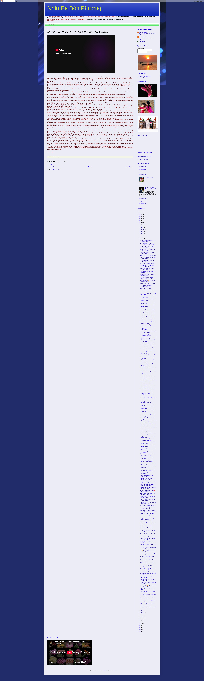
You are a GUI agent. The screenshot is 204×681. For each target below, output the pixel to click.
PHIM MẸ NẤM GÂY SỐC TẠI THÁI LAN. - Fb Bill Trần (147, 266)
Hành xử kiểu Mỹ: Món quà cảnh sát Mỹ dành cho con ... (147, 497)
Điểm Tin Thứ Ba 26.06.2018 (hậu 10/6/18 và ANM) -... (147, 446)
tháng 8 (142, 235)
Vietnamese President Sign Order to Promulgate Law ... (147, 275)
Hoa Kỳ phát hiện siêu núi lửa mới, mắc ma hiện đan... (147, 316)
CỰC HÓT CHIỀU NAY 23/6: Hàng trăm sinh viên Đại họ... (147, 539)
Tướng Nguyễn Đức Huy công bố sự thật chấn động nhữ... (148, 607)
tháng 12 (142, 227)
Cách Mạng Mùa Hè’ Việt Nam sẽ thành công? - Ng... (147, 458)
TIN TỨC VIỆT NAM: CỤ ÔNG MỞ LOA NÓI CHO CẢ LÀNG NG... (148, 380)
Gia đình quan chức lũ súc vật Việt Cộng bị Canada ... (147, 250)
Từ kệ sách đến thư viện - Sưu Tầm (147, 343)
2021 (140, 220)
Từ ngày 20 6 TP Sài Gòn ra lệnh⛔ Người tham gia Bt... (147, 491)
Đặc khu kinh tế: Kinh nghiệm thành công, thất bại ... (147, 320)
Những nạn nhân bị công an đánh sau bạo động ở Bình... (148, 604)
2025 (140, 213)
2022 (140, 218)
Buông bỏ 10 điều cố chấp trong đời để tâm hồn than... (147, 519)
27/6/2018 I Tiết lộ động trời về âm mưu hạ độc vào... (147, 348)
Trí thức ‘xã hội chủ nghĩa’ (145, 288)
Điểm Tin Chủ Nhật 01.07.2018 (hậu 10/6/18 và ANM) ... (148, 258)
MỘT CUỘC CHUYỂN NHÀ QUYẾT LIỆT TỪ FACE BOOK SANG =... (147, 244)
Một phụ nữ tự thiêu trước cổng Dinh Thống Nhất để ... (148, 418)
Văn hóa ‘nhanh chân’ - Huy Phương (148, 283)
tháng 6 (142, 238)
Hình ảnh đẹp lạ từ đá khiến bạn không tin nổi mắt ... (147, 476)
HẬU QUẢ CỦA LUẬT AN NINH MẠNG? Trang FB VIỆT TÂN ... (147, 278)
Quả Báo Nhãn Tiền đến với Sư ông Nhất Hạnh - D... (147, 272)
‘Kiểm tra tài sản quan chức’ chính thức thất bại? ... (147, 452)
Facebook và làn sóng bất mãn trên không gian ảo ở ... (147, 253)
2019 (140, 224)
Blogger (115, 670)
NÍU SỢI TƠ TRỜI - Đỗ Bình (146, 526)
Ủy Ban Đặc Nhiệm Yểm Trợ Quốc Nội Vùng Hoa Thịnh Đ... (148, 332)
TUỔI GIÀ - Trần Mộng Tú (145, 366)
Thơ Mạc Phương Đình (144, 77)
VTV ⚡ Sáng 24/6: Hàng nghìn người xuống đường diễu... (148, 551)
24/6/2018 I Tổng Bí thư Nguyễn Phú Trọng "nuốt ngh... (148, 548)
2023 (140, 216)
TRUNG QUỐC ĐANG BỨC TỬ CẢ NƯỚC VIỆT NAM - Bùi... (147, 494)
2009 (140, 629)
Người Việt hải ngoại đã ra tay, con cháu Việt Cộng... (147, 363)
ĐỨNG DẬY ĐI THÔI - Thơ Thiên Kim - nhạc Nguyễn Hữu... (148, 503)
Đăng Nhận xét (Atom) (56, 169)
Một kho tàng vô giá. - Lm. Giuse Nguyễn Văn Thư (147, 290)
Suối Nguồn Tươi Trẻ (143, 37)
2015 (140, 623)
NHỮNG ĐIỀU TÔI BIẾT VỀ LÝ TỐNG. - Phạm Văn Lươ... (148, 341)
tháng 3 (142, 614)
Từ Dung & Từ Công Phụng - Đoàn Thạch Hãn (150, 188)
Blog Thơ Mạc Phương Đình (145, 76)
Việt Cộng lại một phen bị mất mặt (147, 510)
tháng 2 (142, 615)
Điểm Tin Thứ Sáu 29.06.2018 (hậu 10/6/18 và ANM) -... (147, 306)
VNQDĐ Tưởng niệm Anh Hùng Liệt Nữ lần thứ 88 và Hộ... (147, 377)
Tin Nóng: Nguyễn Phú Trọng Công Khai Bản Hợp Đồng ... (147, 569)
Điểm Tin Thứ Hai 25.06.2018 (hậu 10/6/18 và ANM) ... (147, 500)
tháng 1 (142, 617)
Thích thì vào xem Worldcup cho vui (147, 413)
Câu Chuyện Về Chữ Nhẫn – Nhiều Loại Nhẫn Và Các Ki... (147, 592)
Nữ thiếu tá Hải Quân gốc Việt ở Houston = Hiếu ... (147, 286)
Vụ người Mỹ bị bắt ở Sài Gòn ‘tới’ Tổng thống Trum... (147, 577)
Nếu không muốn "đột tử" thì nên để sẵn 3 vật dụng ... (147, 523)
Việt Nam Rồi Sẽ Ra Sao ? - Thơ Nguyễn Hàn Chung (147, 392)
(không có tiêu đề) (142, 166)
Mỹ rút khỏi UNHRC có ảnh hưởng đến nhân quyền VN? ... (147, 383)
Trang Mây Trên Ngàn (143, 159)
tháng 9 (142, 233)
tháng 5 (142, 610)
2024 (140, 214)
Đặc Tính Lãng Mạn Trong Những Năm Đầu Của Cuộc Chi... (147, 470)
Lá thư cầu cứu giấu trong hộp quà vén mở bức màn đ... (147, 313)
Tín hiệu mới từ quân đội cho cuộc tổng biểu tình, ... (147, 437)
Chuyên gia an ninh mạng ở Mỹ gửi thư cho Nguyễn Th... (147, 598)
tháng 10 (142, 231)
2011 (140, 627)
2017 (140, 620)
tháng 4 (142, 612)
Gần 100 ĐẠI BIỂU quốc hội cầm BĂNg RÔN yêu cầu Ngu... (147, 461)
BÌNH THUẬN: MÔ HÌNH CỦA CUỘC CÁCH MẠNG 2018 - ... (148, 595)
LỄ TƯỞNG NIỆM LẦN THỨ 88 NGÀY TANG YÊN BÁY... (148, 368)
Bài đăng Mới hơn (52, 166)
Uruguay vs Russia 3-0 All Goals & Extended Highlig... (147, 430)
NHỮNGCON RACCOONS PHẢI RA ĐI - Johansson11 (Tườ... (147, 360)
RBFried (105, 670)
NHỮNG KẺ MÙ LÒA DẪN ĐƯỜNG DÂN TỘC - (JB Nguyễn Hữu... (147, 485)
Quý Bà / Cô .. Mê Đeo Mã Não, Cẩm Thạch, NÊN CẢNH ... (148, 482)
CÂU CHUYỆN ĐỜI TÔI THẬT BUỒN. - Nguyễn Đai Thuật (148, 488)
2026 (140, 211)
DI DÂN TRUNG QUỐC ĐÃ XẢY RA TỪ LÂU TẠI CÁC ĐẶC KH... (147, 247)
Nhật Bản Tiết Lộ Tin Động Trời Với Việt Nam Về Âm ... (147, 542)
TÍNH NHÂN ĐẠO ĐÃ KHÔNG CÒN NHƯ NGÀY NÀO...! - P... (147, 455)
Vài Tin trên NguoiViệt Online (146, 521)
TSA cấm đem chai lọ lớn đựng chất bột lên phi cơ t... (147, 563)
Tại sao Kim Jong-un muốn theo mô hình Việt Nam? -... (147, 345)
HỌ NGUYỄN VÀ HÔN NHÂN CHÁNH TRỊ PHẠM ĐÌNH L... (148, 398)
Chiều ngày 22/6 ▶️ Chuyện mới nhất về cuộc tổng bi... (148, 586)
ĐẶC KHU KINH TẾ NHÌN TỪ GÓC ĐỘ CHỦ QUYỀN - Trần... (148, 338)
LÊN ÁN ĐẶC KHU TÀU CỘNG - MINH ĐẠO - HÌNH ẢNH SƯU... (148, 389)
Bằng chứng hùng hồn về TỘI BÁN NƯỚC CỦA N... (147, 473)
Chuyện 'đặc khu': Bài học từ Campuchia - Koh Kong (146, 402)
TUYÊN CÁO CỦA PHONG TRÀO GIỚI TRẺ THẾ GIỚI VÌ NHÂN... (148, 371)
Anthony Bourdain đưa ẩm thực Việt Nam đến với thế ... (147, 241)
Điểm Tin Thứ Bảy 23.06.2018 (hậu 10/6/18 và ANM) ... (147, 580)
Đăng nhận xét (52, 164)
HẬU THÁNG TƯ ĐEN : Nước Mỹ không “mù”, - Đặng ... (147, 261)
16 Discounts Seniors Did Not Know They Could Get (147, 560)
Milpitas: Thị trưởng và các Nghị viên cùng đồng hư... (148, 415)
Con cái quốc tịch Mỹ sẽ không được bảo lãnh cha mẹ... (148, 566)
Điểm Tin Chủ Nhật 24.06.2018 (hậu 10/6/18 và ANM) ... (148, 545)
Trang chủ (90, 166)
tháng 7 (142, 237)
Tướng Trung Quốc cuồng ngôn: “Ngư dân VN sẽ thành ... (148, 554)
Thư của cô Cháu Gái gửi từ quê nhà (148, 255)
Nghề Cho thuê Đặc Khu (145, 308)
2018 (140, 226)
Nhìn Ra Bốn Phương (74, 8)
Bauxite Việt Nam (143, 32)
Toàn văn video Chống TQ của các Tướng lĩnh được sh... (147, 508)
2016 (140, 621)
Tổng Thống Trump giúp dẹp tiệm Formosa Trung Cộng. (147, 334)
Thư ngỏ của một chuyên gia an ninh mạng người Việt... (148, 534)
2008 (140, 631)
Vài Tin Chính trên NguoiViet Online (147, 263)
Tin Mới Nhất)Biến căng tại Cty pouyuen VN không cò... (146, 374)
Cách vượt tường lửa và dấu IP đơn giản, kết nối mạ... (147, 322)
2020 (140, 222)
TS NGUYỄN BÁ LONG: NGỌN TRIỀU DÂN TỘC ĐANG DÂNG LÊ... (148, 512)
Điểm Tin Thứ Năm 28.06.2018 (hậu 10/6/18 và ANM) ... (147, 310)
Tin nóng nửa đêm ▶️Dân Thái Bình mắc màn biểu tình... (147, 281)
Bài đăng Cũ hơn (128, 166)
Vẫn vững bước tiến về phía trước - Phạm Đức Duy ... (147, 269)
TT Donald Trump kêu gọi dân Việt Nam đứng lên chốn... (147, 479)
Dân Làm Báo (142, 41)
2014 (140, 625)
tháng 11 (142, 229)
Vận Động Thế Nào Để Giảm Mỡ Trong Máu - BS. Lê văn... (147, 439)
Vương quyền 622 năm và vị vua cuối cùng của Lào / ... (148, 329)
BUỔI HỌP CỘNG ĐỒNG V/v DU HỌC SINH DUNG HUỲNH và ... (148, 421)
